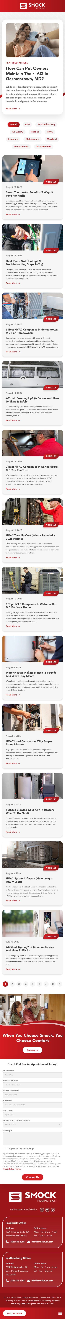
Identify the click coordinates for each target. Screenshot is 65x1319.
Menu (60, 1313)
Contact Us (32, 1050)
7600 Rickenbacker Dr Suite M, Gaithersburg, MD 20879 (17, 1271)
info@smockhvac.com (42, 1242)
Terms (17, 1169)
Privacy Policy (8, 1169)
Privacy (43, 1304)
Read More (11, 109)
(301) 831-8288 (14, 1313)
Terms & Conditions (42, 1301)
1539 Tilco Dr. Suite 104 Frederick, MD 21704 (17, 1234)
